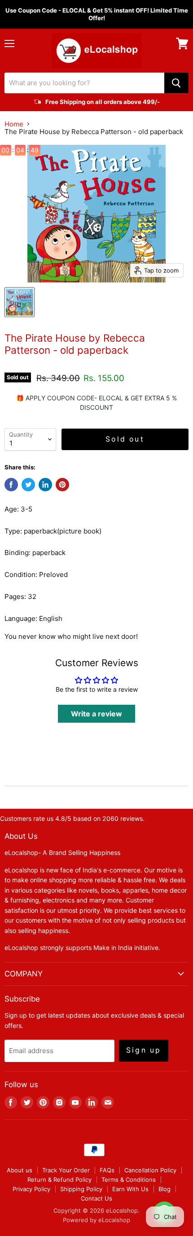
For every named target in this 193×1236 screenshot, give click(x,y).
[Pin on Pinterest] (62, 484)
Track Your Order (66, 1170)
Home (13, 124)
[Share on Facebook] (11, 484)
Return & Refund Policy (59, 1179)
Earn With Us (130, 1189)
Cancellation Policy (150, 1170)
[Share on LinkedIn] (45, 484)
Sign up (143, 1050)
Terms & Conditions (128, 1179)
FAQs (107, 1170)
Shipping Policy (81, 1189)
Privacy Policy (31, 1189)
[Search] (176, 83)
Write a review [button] (96, 713)
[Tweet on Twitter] (28, 484)
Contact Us (96, 1198)
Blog (164, 1189)
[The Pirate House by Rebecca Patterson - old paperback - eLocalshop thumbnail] (19, 302)
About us (19, 1170)
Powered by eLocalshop (96, 1219)
